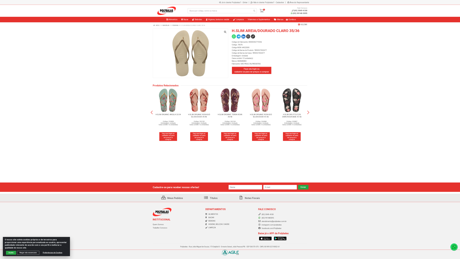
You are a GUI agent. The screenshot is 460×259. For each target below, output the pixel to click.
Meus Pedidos (175, 198)
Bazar (211, 217)
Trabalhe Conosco (160, 228)
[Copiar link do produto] (253, 36)
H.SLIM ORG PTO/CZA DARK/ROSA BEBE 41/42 (292, 115)
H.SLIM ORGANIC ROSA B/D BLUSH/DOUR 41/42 (261, 115)
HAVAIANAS (242, 61)
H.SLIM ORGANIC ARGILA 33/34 (168, 114)
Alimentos (213, 214)
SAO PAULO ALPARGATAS (251, 64)
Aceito (11, 253)
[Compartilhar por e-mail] (248, 36)
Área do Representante (299, 2)
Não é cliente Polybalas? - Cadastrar (268, 2)
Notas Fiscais (252, 198)
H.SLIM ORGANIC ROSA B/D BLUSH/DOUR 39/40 (199, 115)
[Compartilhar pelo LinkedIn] (243, 36)
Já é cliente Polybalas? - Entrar (234, 2)
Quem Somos (158, 224)
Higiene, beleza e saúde (218, 224)
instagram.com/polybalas (271, 225)
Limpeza (212, 228)
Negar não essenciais (28, 253)
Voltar (303, 24)
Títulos (213, 198)
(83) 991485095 (267, 218)
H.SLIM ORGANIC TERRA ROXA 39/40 (230, 115)
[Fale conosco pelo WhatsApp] (454, 247)
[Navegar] (151, 112)
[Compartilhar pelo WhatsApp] (234, 36)
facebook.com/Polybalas (271, 228)
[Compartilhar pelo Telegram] (239, 36)
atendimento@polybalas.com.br (274, 221)
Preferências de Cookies (52, 253)
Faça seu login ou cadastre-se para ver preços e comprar (251, 70)
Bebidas (211, 221)
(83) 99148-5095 (300, 13)
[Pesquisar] (254, 10)
